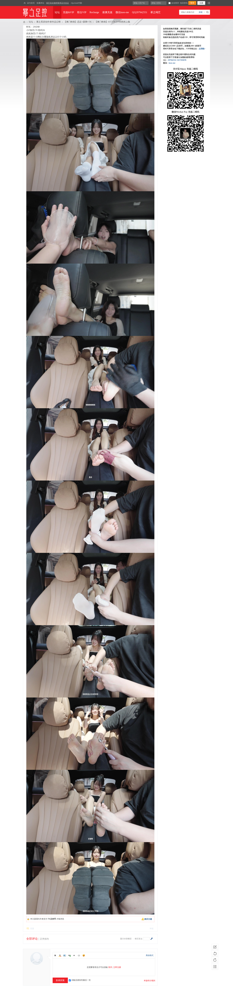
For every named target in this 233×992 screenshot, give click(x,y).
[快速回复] (215, 947)
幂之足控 (24, 22)
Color (59, 955)
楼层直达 (138, 939)
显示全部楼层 (126, 939)
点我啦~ (202, 49)
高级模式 (149, 955)
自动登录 (175, 3)
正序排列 (44, 939)
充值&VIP (68, 12)
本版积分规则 (149, 980)
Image (64, 955)
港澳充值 (107, 12)
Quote (74, 955)
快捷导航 (209, 3)
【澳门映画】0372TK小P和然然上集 (112, 22)
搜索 (201, 12)
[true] (208, 12)
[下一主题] (215, 960)
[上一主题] (215, 953)
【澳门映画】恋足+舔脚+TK (78, 22)
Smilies (83, 955)
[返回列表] (215, 966)
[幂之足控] (24, 3)
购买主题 (148, 919)
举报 (151, 928)
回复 (32, 928)
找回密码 (184, 3)
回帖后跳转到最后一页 (81, 980)
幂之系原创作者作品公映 (48, 22)
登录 (110, 967)
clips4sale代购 (76, 3)
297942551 (172, 60)
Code (79, 955)
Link (69, 955)
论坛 (57, 12)
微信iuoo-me (122, 12)
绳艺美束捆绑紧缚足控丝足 (57, 3)
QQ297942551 (139, 12)
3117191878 (181, 60)
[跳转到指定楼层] (151, 938)
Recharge (94, 12)
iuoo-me (172, 63)
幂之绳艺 (155, 12)
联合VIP (81, 12)
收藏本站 (40, 3)
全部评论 (32, 938)
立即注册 (117, 967)
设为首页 (31, 3)
